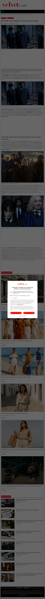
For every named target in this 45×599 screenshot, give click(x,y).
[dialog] (23, 299)
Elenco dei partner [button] (20, 304)
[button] (22, 298)
